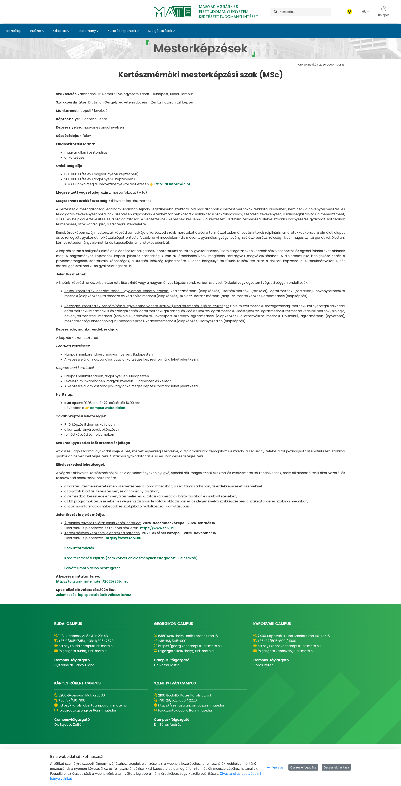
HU (364, 11)
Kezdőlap (14, 30)
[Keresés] (275, 12)
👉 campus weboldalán (105, 407)
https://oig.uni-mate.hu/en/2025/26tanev (92, 581)
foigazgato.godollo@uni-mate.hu (185, 710)
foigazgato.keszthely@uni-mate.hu (186, 650)
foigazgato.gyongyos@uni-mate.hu (87, 710)
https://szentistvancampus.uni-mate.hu (191, 705)
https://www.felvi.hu (157, 528)
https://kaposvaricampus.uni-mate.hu (289, 645)
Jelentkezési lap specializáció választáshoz (93, 594)
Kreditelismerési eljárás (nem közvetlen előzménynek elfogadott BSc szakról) (131, 558)
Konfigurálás (274, 767)
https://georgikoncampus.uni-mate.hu (190, 645)
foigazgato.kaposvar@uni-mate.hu (286, 650)
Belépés (384, 15)
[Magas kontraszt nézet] (349, 12)
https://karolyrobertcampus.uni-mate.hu (92, 705)
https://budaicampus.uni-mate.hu (86, 645)
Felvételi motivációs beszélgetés (92, 568)
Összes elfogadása (303, 767)
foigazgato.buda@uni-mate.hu (83, 650)
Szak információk (79, 548)
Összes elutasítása (336, 767)
